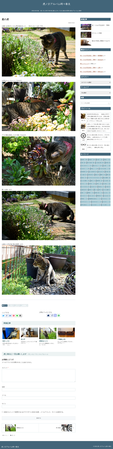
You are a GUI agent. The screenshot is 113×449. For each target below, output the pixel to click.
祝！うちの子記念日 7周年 (88, 55)
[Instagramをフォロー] (55, 315)
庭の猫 (11, 305)
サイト (4, 403)
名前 (3, 387)
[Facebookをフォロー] (51, 315)
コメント (5, 367)
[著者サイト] (48, 315)
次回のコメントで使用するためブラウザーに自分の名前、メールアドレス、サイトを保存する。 (34, 412)
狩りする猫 (24, 305)
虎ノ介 (5, 305)
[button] (108, 103)
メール (4, 395)
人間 (99, 67)
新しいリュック (84, 63)
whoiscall (100, 59)
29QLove (100, 71)
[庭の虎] (10, 315)
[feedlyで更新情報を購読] (58, 315)
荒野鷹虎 (100, 55)
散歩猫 (17, 305)
